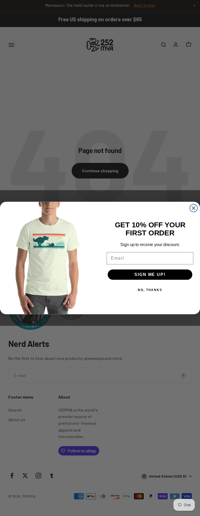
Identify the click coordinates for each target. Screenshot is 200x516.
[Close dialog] (194, 208)
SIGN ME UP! (149, 274)
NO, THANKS (150, 290)
